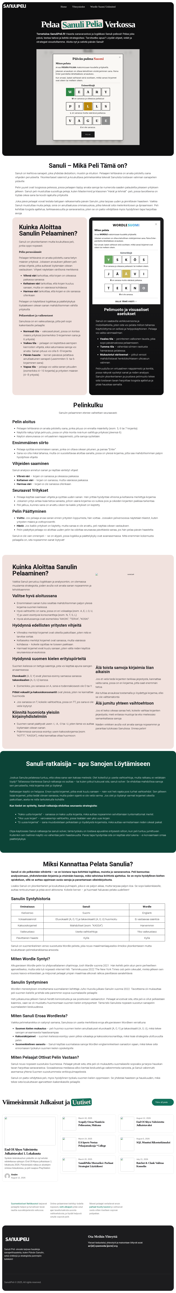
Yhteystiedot (78, 6)
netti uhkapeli (66, 1207)
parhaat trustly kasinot (100, 1207)
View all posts (161, 1102)
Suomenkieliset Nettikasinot (24, 1203)
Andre (14, 1174)
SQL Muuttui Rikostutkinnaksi (153, 1142)
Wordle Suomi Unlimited (103, 6)
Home (64, 6)
